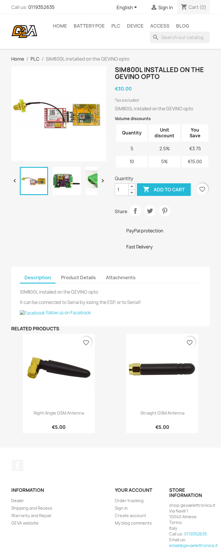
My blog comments (133, 523)
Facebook (17, 465)
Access (159, 26)
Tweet (150, 211)
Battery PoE (89, 26)
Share (135, 211)
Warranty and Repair (31, 515)
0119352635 (41, 7)
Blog (182, 26)
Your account (133, 490)
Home (60, 26)
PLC (115, 26)
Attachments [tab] (121, 277)
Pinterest (164, 211)
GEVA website (25, 523)
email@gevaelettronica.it (193, 545)
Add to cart (164, 189)
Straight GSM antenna (162, 413)
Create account (130, 515)
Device (135, 26)
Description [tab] (37, 277)
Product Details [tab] (78, 277)
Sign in (121, 508)
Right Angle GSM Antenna (59, 413)
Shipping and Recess (31, 508)
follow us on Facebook (68, 313)
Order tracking (129, 500)
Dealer (17, 500)
